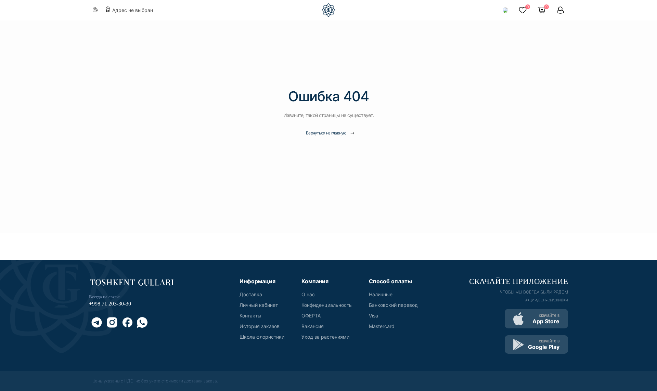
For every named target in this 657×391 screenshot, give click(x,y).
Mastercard (382, 326)
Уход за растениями (325, 337)
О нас (308, 294)
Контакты (250, 315)
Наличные (380, 294)
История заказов (260, 326)
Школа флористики (262, 337)
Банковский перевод (393, 305)
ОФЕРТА (311, 315)
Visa (373, 315)
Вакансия (312, 326)
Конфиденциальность (326, 305)
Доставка (251, 294)
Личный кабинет (259, 305)
